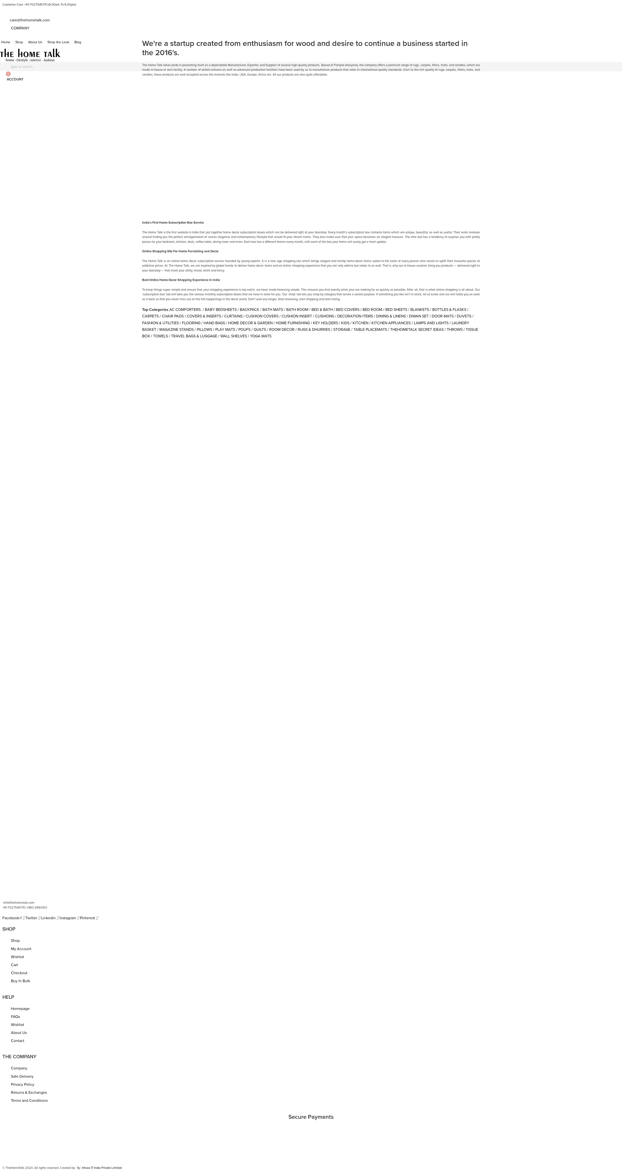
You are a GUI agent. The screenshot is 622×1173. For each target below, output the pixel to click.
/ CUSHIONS (323, 316)
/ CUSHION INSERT (295, 316)
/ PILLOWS (203, 329)
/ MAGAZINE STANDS (175, 329)
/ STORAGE (340, 329)
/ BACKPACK (248, 309)
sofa (52, 99)
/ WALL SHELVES (232, 336)
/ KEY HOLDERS (324, 323)
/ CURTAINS (232, 316)
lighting (82, 99)
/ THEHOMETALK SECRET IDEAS (416, 329)
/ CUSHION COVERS (260, 316)
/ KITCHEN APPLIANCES (390, 323)
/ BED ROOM (371, 309)
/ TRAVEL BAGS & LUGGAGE (193, 336)
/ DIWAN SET (418, 316)
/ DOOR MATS (442, 316)
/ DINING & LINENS (390, 316)
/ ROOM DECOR (280, 329)
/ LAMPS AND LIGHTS (430, 323)
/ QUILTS (258, 329)
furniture (8, 99)
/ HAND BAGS (213, 323)
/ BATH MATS (271, 309)
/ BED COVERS (346, 309)
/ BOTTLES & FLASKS (448, 309)
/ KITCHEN (359, 323)
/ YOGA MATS (259, 336)
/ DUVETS (463, 316)
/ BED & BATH (321, 309)
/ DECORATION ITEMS (354, 316)
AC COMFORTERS (185, 309)
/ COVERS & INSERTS (203, 316)
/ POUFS (243, 329)
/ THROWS (454, 329)
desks (98, 99)
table (39, 99)
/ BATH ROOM (296, 309)
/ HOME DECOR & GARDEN (249, 323)
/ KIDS (344, 323)
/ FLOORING (190, 323)
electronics (117, 99)
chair (25, 99)
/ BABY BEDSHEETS (219, 309)
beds (66, 99)
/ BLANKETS (418, 309)
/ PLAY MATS (224, 329)
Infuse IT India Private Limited (102, 1168)
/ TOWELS (159, 336)
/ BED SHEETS (395, 309)
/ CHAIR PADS (172, 316)
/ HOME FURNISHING (292, 323)
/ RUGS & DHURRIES (312, 329)
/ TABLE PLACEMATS (369, 329)
